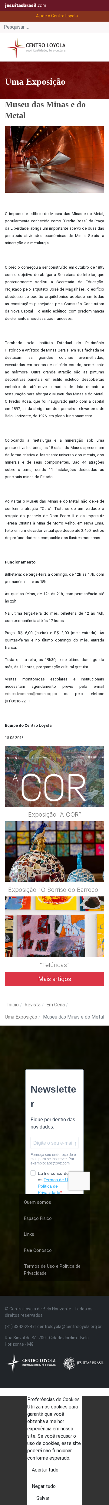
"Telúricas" (54, 965)
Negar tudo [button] (44, 1486)
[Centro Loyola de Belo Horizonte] (35, 46)
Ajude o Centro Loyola (57, 15)
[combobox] (54, 27)
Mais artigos (54, 979)
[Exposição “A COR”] (54, 791)
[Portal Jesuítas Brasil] (27, 5)
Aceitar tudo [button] (45, 1470)
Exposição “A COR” (54, 814)
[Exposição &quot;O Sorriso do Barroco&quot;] (54, 866)
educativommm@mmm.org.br (31, 693)
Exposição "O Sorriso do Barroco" (54, 889)
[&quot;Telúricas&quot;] (54, 941)
